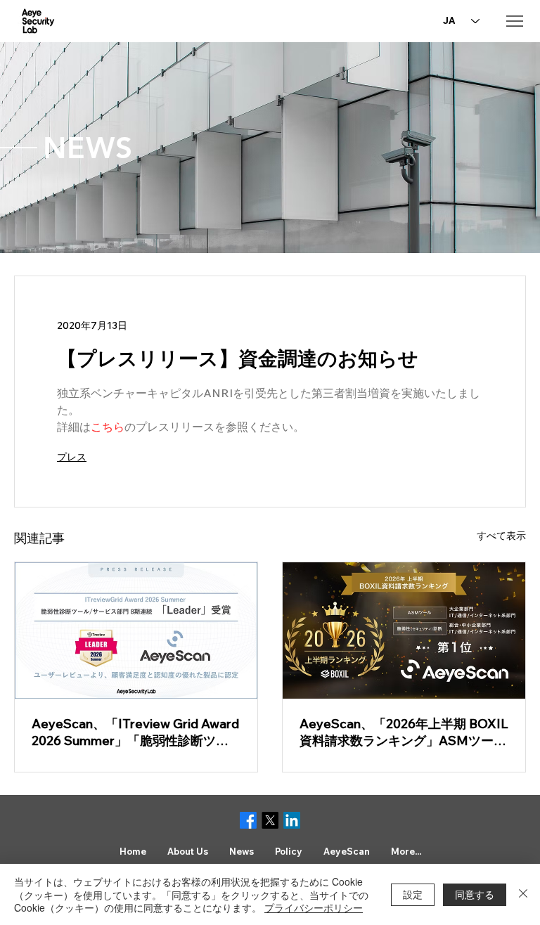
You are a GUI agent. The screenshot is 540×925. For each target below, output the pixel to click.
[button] (188, 851)
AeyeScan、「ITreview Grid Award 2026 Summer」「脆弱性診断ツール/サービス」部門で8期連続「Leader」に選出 (135, 732)
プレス (71, 457)
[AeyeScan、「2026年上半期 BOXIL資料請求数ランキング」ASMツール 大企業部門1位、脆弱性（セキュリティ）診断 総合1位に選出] (404, 630)
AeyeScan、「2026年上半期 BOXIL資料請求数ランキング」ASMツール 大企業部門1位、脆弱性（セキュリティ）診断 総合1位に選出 (404, 732)
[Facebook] (248, 820)
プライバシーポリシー (313, 907)
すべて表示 (501, 535)
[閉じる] (523, 894)
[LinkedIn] (291, 820)
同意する (474, 894)
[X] (270, 820)
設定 (413, 894)
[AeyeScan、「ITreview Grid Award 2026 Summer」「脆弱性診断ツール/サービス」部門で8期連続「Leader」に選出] (136, 630)
